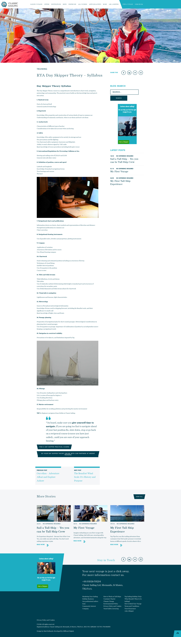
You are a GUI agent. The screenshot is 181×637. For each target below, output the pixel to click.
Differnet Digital (68, 631)
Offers (46, 4)
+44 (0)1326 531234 (91, 581)
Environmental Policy (110, 604)
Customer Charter (109, 599)
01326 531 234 (139, 4)
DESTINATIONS (56, 4)
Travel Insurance (130, 609)
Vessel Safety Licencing (111, 609)
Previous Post (48, 475)
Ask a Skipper (114, 4)
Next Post (85, 475)
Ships (65, 4)
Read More (41, 544)
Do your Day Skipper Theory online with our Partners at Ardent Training (68, 454)
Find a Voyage (128, 4)
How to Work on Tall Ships (112, 596)
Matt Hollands (48, 631)
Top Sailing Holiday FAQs (133, 596)
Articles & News (95, 4)
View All (139, 497)
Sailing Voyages (36, 4)
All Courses (82, 4)
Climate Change (108, 601)
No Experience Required (124, 156)
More (105, 4)
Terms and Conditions (132, 606)
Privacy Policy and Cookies (112, 606)
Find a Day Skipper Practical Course (54, 447)
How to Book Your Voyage (133, 604)
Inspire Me (72, 4)
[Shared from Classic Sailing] (141, 73)
